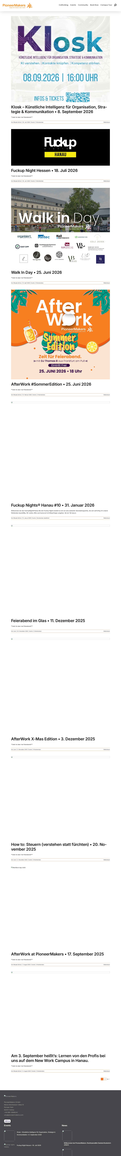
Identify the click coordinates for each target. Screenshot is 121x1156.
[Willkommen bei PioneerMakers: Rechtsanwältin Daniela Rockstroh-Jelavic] (67, 1135)
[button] (115, 5)
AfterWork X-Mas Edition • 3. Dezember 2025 (53, 738)
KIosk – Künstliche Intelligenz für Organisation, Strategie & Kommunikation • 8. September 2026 (59, 109)
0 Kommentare (39, 122)
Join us (7, 1121)
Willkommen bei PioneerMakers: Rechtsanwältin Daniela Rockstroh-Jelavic (87, 1144)
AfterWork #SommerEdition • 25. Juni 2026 (51, 384)
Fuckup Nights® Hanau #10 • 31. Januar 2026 (52, 505)
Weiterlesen (107, 122)
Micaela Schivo (17, 122)
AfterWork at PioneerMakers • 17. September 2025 (57, 954)
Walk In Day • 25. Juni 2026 (36, 272)
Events (33, 122)
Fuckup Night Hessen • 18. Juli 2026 (44, 170)
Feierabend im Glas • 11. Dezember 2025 (48, 620)
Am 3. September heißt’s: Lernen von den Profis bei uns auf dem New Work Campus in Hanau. (58, 1058)
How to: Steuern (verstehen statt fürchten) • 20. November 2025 (59, 847)
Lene (14, 631)
